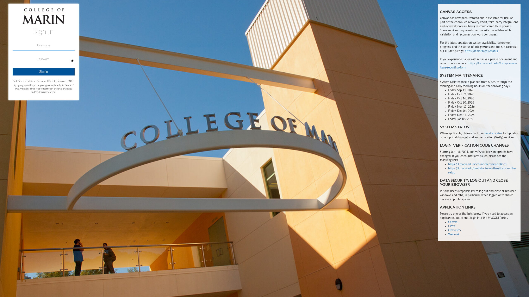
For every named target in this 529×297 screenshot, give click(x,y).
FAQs (70, 81)
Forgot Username (56, 81)
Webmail (453, 234)
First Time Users (21, 81)
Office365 (454, 230)
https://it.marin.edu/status (481, 51)
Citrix (451, 226)
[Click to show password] (72, 60)
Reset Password (38, 81)
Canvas (452, 222)
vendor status (493, 133)
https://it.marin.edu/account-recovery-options (477, 164)
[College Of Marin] (43, 17)
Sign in (43, 71)
